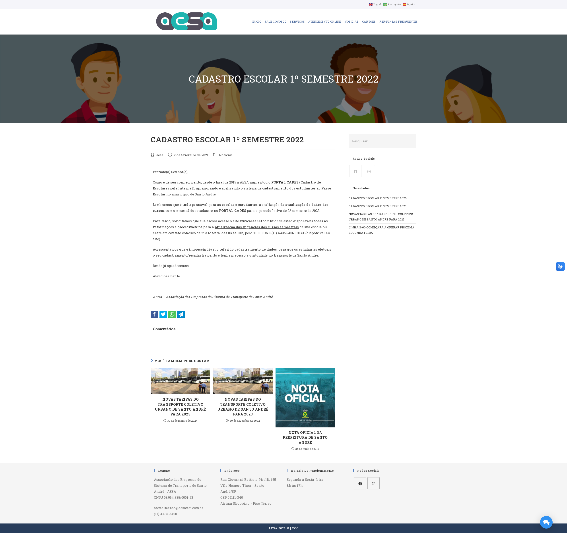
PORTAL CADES (284, 182)
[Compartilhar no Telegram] (181, 314)
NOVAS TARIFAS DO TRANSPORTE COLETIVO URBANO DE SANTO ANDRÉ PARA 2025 (180, 406)
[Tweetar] (163, 314)
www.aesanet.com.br (257, 221)
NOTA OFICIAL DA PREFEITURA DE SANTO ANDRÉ (305, 437)
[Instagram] (369, 171)
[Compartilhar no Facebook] (154, 314)
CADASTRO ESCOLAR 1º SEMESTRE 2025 (377, 206)
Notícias (226, 155)
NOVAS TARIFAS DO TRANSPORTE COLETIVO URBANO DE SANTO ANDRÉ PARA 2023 (242, 406)
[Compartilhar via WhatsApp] (172, 314)
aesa (159, 155)
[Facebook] (355, 171)
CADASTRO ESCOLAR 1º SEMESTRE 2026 (378, 198)
